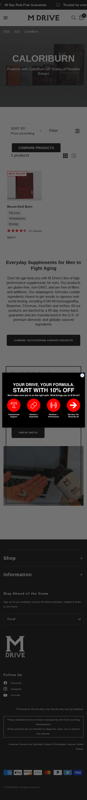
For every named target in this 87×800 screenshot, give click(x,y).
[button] (13, 408)
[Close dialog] (82, 375)
